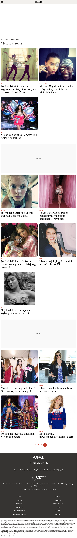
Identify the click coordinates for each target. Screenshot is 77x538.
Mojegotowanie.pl (19, 511)
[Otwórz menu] (2, 2)
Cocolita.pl (19, 504)
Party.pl (19, 500)
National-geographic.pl (19, 514)
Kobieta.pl (58, 500)
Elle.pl (19, 497)
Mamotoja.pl (19, 507)
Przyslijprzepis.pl (58, 504)
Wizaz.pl (57, 511)
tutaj (17, 535)
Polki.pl (57, 497)
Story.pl (57, 514)
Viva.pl (58, 507)
